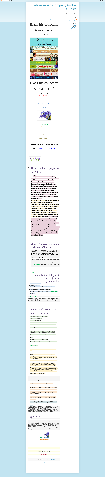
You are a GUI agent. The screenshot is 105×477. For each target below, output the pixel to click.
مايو (74, 26)
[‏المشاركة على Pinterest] (38, 459)
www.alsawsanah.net (42, 454)
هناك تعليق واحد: (46, 459)
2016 (75, 25)
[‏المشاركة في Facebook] (39, 459)
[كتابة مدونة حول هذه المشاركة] (41, 459)
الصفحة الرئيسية (44, 462)
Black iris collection (54, 19)
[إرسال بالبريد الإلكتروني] (42, 459)
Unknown (74, 19)
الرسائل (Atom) (54, 464)
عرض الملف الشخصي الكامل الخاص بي (71, 20)
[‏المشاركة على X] (40, 459)
